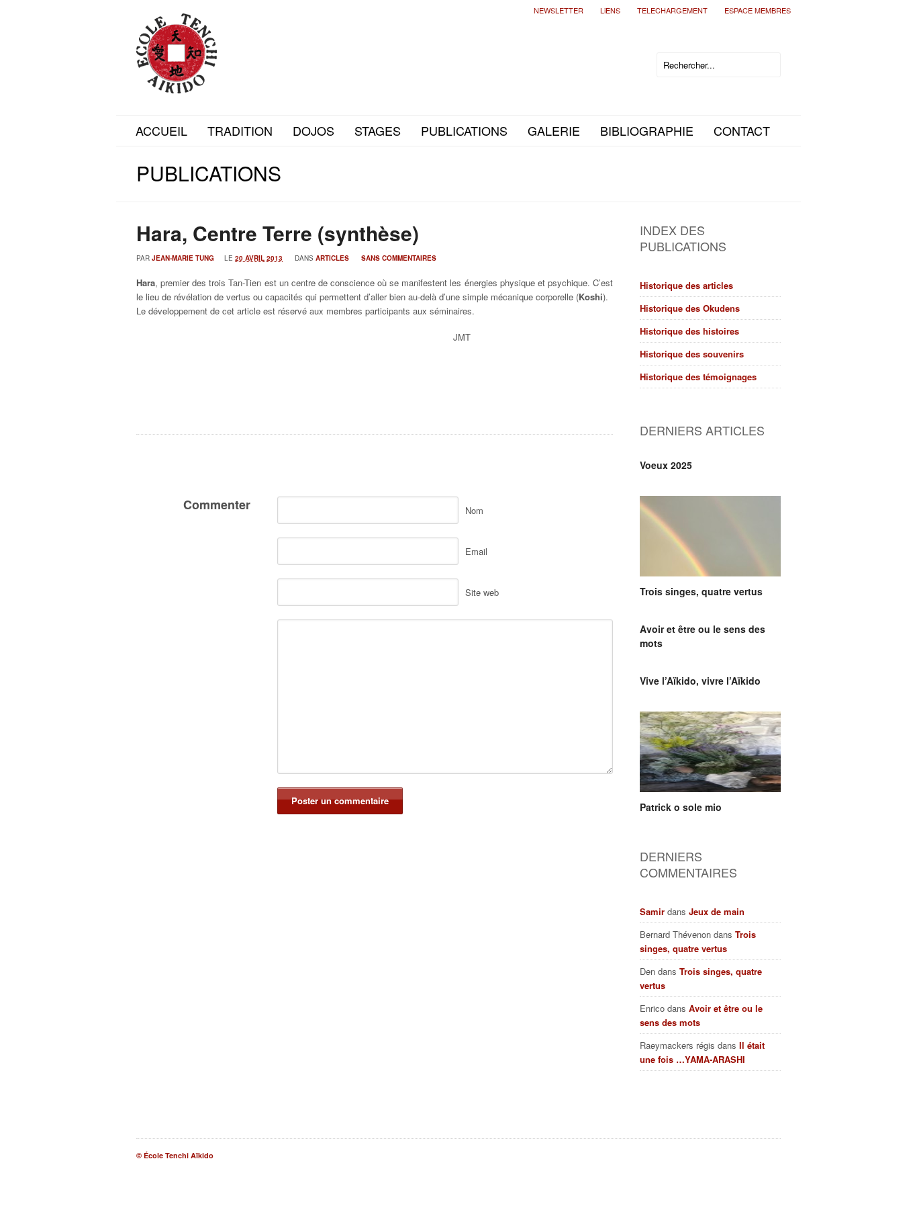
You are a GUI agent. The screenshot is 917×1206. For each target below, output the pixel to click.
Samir (652, 911)
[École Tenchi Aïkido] (176, 82)
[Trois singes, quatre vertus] (710, 536)
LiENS (610, 10)
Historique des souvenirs (692, 353)
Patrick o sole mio (681, 807)
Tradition (240, 130)
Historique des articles (686, 285)
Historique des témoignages (698, 376)
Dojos (313, 130)
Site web (482, 592)
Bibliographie (646, 130)
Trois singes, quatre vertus (701, 591)
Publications (464, 130)
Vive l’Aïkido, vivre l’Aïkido (700, 680)
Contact (742, 130)
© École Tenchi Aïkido (174, 1155)
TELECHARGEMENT (672, 10)
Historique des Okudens (690, 308)
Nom (474, 510)
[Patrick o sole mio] (710, 752)
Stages (377, 130)
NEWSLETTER (558, 10)
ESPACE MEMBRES (757, 10)
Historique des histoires (689, 331)
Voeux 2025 (666, 465)
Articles (332, 258)
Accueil (161, 130)
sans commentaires (398, 258)
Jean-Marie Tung (183, 258)
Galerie (554, 130)
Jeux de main (716, 911)
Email (476, 551)
